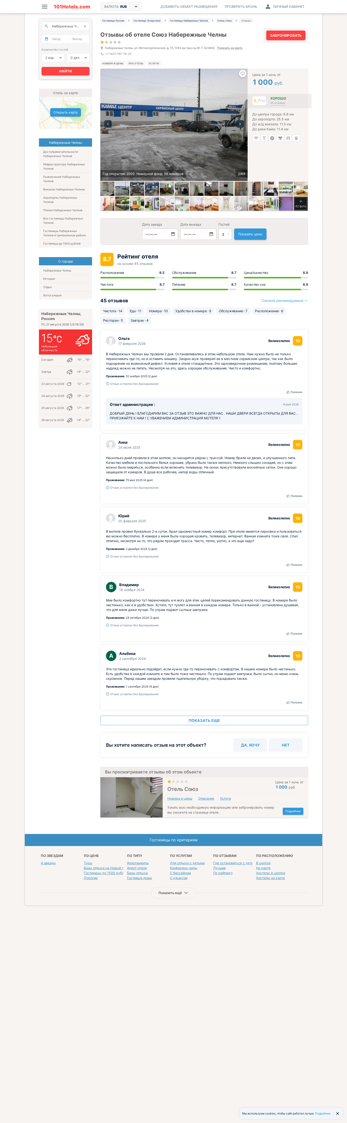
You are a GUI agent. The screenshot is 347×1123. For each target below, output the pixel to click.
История (49, 279)
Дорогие (90, 878)
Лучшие (219, 868)
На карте (263, 868)
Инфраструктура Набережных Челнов (64, 166)
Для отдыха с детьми (187, 863)
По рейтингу (223, 873)
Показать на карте (229, 48)
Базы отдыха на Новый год (105, 868)
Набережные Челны (57, 270)
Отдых (47, 287)
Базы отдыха (137, 873)
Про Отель (136, 63)
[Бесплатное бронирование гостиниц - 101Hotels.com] (72, 6)
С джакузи (178, 878)
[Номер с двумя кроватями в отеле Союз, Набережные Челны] (211, 189)
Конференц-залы (183, 868)
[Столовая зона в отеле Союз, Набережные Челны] (152, 189)
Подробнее (293, 811)
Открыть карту (65, 112)
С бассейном (180, 873)
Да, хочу (250, 745)
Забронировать (286, 35)
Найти (65, 71)
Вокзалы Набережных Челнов (64, 189)
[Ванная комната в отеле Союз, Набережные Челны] (241, 189)
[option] (174, 125)
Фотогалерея (52, 295)
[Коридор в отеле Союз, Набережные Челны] (197, 189)
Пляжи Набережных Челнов (62, 210)
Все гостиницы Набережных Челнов (63, 220)
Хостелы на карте (270, 878)
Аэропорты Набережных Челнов (60, 200)
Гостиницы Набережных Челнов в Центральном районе (64, 233)
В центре (263, 863)
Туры (88, 863)
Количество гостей (55, 49)
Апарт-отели (137, 868)
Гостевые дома (139, 878)
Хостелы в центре (270, 873)
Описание (206, 798)
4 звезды (48, 863)
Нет (286, 745)
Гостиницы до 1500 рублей (61, 243)
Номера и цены (112, 63)
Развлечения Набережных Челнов (61, 179)
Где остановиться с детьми (235, 863)
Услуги (153, 63)
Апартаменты (138, 863)
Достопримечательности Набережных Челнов (60, 154)
